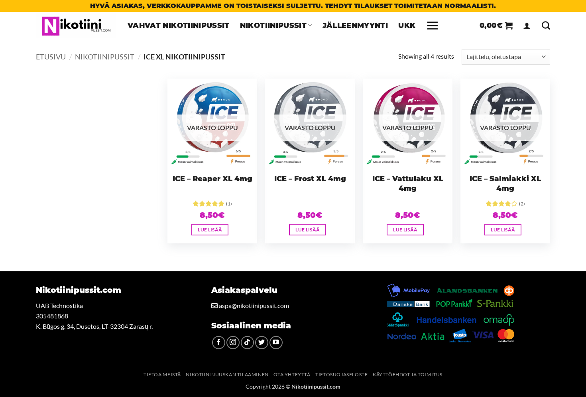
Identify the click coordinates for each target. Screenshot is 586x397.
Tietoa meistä (162, 374)
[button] (432, 26)
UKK (406, 25)
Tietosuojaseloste (341, 374)
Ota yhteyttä (291, 374)
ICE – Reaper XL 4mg (212, 178)
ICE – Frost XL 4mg (310, 178)
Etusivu (51, 56)
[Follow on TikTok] (247, 342)
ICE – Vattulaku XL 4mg (407, 183)
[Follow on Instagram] (233, 342)
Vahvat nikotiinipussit (179, 25)
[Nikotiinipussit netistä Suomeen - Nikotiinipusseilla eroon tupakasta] (76, 25)
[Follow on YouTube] (276, 342)
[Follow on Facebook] (218, 342)
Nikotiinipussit (273, 25)
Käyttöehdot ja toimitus (407, 374)
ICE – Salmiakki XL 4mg (505, 183)
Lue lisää (210, 229)
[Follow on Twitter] (261, 342)
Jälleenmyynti (355, 25)
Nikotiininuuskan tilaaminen (227, 374)
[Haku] (546, 25)
